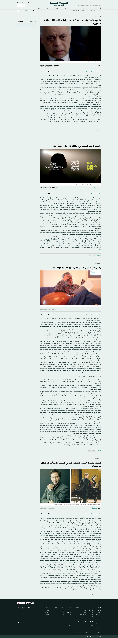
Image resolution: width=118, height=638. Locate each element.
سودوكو (70, 625)
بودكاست (35, 8)
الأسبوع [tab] (19, 21)
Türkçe (94, 2)
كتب (70, 610)
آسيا (92, 614)
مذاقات (48, 610)
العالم (78, 8)
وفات (89, 450)
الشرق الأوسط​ (83, 8)
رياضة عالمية (99, 627)
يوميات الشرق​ (52, 8)
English (97, 2)
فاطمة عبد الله (94, 508)
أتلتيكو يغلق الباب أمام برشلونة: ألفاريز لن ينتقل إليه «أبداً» (84, 11)
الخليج (99, 612)
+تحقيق (92, 627)
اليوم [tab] (21, 21)
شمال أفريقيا (98, 614)
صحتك (63, 610)
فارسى (88, 2)
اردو (91, 2)
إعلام (70, 616)
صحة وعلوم (62, 8)
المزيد (28, 8)
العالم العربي (99, 610)
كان (90, 255)
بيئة (63, 614)
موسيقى (93, 595)
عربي (100, 2)
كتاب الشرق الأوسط (83, 614)
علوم (63, 612)
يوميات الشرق (98, 16)
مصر (94, 130)
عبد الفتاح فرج (94, 65)
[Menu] (100, 8)
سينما (94, 255)
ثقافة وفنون (67, 8)
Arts (93, 450)
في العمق (43, 8)
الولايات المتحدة (91, 610)
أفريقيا (92, 616)
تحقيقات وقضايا (91, 625)
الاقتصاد (72, 8)
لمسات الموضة (47, 614)
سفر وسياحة (47, 612)
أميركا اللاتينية (91, 618)
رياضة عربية (99, 625)
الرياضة (47, 8)
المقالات (85, 610)
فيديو (39, 8)
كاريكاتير (85, 612)
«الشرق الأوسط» (95, 188)
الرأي (75, 8)
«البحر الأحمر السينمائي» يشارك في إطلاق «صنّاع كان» (76, 146)
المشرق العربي (98, 616)
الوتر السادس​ (69, 612)
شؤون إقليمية (99, 618)
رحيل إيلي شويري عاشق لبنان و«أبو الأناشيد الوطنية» (77, 267)
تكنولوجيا (57, 8)
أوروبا (92, 612)
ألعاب (31, 8)
